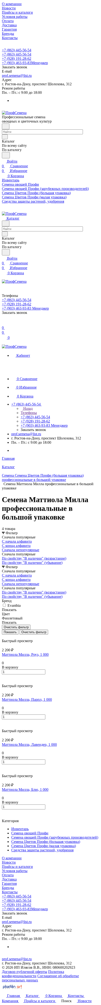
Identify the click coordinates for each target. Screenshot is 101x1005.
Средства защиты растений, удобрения (42, 850)
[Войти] (4, 323)
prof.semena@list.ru (17, 76)
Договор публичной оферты (24, 972)
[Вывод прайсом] (9, 637)
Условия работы (14, 871)
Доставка (9, 879)
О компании (12, 858)
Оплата (8, 875)
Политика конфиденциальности (33, 974)
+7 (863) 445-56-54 (16, 50)
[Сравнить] (4, 682)
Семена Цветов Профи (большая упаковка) (45, 842)
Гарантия (9, 884)
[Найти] (6, 155)
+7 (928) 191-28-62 (16, 59)
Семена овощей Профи (29, 833)
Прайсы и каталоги (17, 867)
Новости (9, 862)
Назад (27, 408)
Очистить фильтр (33, 632)
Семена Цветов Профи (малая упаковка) (43, 846)
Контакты (10, 892)
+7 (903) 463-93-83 (25, 63)
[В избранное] (4, 677)
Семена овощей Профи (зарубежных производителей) (54, 837)
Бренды (8, 888)
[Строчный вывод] (6, 637)
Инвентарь (20, 829)
